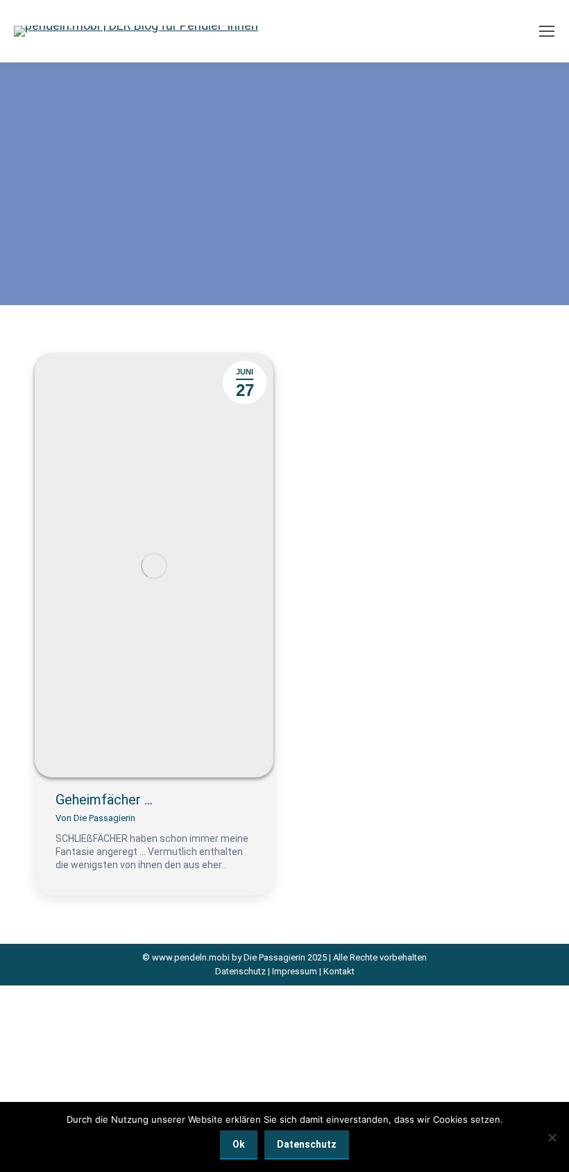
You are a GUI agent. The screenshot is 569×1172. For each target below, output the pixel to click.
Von (95, 818)
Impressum (294, 971)
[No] (552, 1137)
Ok (238, 1144)
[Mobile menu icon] (546, 31)
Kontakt (339, 971)
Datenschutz (240, 971)
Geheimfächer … (104, 799)
